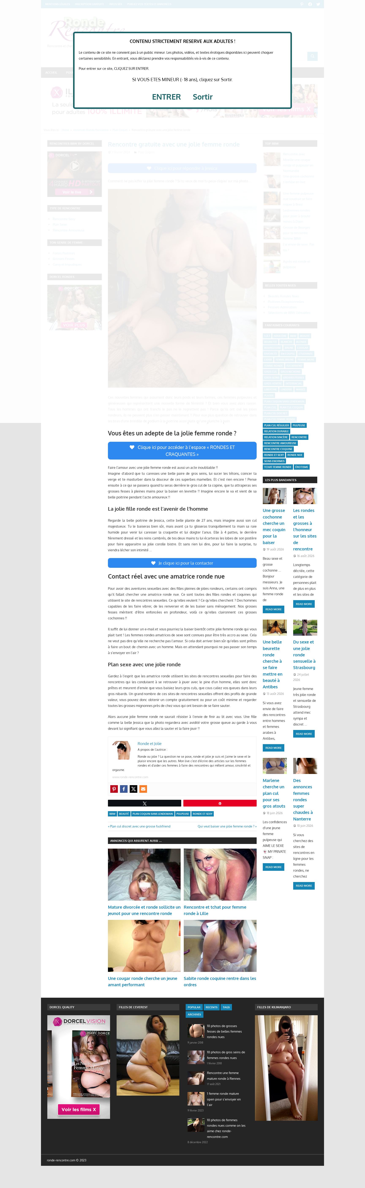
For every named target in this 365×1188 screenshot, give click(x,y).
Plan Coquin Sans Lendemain (153, 813)
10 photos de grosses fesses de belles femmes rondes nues (224, 1031)
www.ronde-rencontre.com (130, 777)
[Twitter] (133, 789)
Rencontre (299, 437)
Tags (226, 1007)
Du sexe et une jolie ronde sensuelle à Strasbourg (304, 654)
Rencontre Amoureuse (280, 443)
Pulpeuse (183, 813)
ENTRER (166, 96)
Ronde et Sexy (202, 813)
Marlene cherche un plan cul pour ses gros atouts (274, 793)
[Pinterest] (114, 789)
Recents (212, 1007)
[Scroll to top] (358, 1181)
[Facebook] (124, 789)
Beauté (124, 813)
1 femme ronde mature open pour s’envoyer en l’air (224, 1099)
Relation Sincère (276, 437)
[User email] (143, 789)
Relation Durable (276, 431)
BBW (112, 813)
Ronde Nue (294, 455)
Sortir (203, 96)
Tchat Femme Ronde (277, 467)
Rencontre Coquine (278, 449)
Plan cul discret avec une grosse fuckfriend (140, 826)
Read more (274, 609)
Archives (194, 1014)
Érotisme (301, 467)
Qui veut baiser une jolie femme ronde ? (226, 826)
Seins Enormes (274, 461)
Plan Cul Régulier (276, 425)
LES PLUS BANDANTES (280, 480)
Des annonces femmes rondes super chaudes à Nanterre (303, 800)
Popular (194, 1007)
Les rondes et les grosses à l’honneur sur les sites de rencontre (305, 529)
